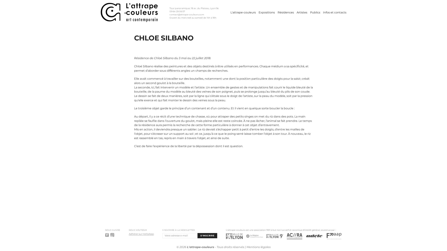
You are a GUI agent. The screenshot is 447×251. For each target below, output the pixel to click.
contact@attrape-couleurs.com (187, 14)
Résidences (286, 12)
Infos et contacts (334, 12)
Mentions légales (259, 247)
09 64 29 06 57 (177, 11)
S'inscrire (207, 235)
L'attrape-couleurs (243, 12)
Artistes (302, 12)
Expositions (267, 12)
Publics (315, 12)
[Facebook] (107, 235)
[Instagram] (112, 235)
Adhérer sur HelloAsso (141, 234)
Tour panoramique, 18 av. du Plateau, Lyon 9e (194, 8)
